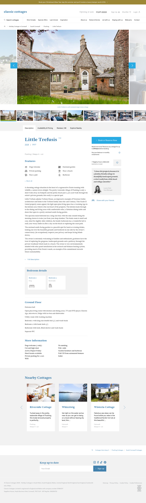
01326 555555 (101, 12)
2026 (27, 145)
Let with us (106, 20)
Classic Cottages (10, 483)
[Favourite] (117, 162)
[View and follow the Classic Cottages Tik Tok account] (101, 463)
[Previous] (22, 407)
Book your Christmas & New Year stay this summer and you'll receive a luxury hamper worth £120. (72, 2)
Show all (29, 181)
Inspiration (64, 20)
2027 (34, 145)
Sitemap (105, 483)
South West (37, 483)
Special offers (42, 20)
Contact (137, 20)
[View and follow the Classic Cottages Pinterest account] (105, 463)
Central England (62, 483)
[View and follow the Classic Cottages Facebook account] (98, 463)
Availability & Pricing (45, 128)
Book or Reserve (105, 140)
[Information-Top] (120, 152)
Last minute (54, 20)
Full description (33, 259)
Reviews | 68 (61, 128)
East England (81, 483)
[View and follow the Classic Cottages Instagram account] (94, 463)
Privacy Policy (114, 483)
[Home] (4, 26)
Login (135, 12)
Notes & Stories (94, 20)
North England (72, 483)
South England (46, 483)
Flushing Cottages (117, 450)
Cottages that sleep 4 (102, 450)
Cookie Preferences (136, 483)
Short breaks (31, 20)
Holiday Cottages (26, 483)
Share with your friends (105, 200)
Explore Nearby (76, 128)
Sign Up (114, 12)
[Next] (123, 407)
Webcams (128, 20)
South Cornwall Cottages (134, 450)
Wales (54, 483)
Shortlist (125, 12)
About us (84, 20)
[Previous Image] (13, 65)
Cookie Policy (124, 483)
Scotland (89, 483)
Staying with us (117, 20)
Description (29, 128)
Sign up (101, 468)
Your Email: (45, 469)
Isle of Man (7, 486)
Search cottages (12, 20)
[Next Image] (132, 65)
